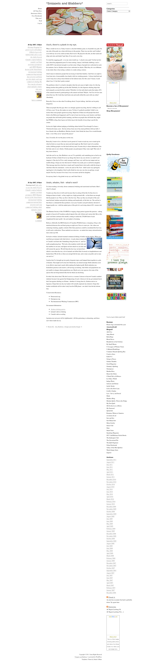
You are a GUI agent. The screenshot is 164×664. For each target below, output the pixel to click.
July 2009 (110, 519)
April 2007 (110, 583)
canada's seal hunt (36, 62)
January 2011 (111, 477)
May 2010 (110, 494)
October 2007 (111, 568)
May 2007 (110, 580)
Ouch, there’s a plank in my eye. (61, 45)
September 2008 (111, 541)
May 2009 (110, 524)
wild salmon (37, 50)
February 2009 (111, 529)
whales (40, 87)
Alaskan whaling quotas (58, 309)
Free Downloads (37, 16)
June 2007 (110, 578)
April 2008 (110, 553)
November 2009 (111, 509)
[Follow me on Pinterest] (114, 61)
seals (37, 79)
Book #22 (51, 327)
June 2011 (110, 467)
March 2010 (110, 499)
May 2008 (110, 551)
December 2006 (111, 593)
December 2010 (111, 479)
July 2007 (110, 575)
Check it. (112, 597)
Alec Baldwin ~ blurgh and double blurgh (67, 327)
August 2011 (110, 462)
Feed (40, 21)
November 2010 (111, 482)
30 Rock (31, 52)
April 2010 (110, 497)
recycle (31, 50)
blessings (30, 47)
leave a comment (37, 100)
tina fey (33, 84)
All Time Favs (37, 11)
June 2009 (110, 521)
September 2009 (111, 514)
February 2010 (111, 502)
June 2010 (110, 492)
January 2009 (111, 531)
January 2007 (111, 590)
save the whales (31, 79)
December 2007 (111, 563)
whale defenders (32, 87)
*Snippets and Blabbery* (81, 657)
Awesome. (112, 607)
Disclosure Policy (36, 13)
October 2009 (111, 511)
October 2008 (111, 539)
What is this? (113, 102)
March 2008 (110, 556)
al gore (37, 52)
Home (40, 8)
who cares (39, 89)
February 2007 (111, 588)
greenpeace (38, 65)
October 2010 (111, 484)
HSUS (34, 67)
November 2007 (111, 566)
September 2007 (111, 570)
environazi (31, 65)
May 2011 (110, 470)
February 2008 (111, 558)
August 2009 (110, 516)
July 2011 (110, 465)
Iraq (35, 74)
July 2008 (110, 546)
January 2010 (111, 504)
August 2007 (110, 573)
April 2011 (110, 472)
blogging (36, 47)
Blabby (39, 92)
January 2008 (111, 561)
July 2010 (110, 489)
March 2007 (110, 585)
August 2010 (110, 487)
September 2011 (111, 460)
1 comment (38, 221)
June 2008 (110, 548)
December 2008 (111, 534)
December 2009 (111, 507)
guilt (31, 67)
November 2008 (111, 536)
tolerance (39, 84)
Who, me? (38, 18)
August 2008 (110, 543)
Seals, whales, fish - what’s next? (62, 182)
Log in (40, 23)
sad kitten (39, 77)
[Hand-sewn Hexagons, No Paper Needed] (117, 80)
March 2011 (110, 474)
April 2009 (110, 526)
